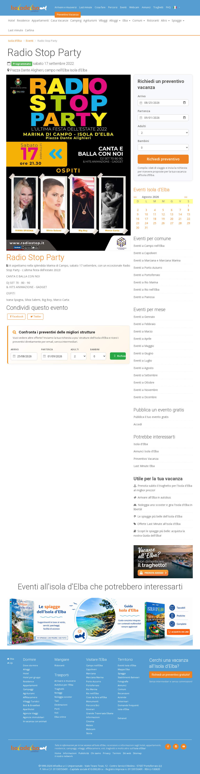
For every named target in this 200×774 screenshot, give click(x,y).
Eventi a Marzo (143, 331)
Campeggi (28, 689)
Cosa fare (100, 7)
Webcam (134, 7)
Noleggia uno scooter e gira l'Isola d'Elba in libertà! (163, 507)
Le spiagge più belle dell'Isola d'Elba (160, 516)
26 (163, 223)
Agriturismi (90, 20)
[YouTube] (184, 747)
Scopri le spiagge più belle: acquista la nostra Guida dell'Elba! (159, 533)
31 (146, 227)
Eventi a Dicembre (145, 397)
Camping (75, 20)
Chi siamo (96, 753)
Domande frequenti (128, 705)
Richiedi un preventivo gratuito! (171, 674)
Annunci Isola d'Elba (146, 451)
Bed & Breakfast (31, 705)
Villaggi (103, 20)
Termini (116, 753)
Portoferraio (92, 685)
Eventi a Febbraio (144, 324)
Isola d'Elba (15, 40)
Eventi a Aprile (142, 338)
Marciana (91, 673)
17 (146, 219)
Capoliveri (91, 669)
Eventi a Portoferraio (147, 275)
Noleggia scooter (63, 696)
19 (163, 219)
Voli (56, 712)
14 (180, 214)
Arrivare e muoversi (66, 7)
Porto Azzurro (93, 681)
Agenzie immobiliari (33, 717)
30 (137, 227)
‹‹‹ (135, 197)
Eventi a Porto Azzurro (148, 267)
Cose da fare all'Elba (96, 697)
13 (171, 214)
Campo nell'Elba (94, 665)
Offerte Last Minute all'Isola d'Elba (158, 524)
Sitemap (137, 753)
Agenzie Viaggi (30, 713)
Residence (23, 20)
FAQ (168, 7)
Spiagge (122, 673)
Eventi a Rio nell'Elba (146, 289)
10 (146, 214)
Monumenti (92, 701)
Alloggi (26, 669)
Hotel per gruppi (31, 677)
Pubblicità (84, 753)
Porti (57, 708)
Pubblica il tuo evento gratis (151, 417)
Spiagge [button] (177, 20)
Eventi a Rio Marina (146, 282)
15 (188, 214)
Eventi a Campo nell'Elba (149, 246)
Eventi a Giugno (143, 353)
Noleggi (58, 692)
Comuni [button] (137, 20)
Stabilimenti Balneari (128, 677)
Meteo (89, 725)
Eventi (123, 7)
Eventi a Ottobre (144, 382)
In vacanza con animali (35, 721)
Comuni (122, 689)
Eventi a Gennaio (144, 317)
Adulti (75, 349)
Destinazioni (60, 704)
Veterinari (123, 701)
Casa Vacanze (59, 20)
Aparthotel (28, 709)
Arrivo (15, 349)
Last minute (85, 7)
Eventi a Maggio (144, 346)
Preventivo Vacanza (68, 14)
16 (137, 219)
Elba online (60, 716)
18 (154, 219)
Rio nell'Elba (92, 693)
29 (188, 223)
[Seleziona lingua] (175, 7)
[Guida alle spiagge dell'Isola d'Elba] (100, 621)
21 (180, 219)
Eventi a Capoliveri (145, 253)
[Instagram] (176, 747)
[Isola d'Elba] (29, 8)
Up (11, 662)
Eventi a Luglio (143, 360)
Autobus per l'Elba (63, 684)
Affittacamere (30, 697)
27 (171, 223)
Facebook (17, 316)
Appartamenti (40, 20)
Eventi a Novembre (146, 390)
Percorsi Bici (92, 705)
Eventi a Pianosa (144, 297)
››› (185, 197)
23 (137, 223)
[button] (127, 78)
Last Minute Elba (144, 466)
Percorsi (112, 7)
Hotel (11, 20)
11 (154, 214)
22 (188, 219)
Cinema (90, 721)
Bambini (94, 349)
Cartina (29, 30)
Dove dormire (30, 665)
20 (171, 219)
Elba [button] (125, 20)
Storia (89, 733)
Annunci (146, 7)
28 (180, 223)
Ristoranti (153, 20)
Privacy (107, 753)
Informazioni (93, 717)
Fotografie (123, 681)
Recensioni (123, 693)
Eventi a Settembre (146, 375)
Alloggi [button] (114, 20)
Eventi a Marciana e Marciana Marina (157, 260)
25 (154, 223)
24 (146, 223)
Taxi (56, 700)
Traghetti (158, 7)
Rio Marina (91, 689)
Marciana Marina (95, 677)
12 (163, 214)
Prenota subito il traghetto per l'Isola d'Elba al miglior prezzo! (163, 488)
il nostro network (64, 756)
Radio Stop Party (35, 257)
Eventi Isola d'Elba (152, 189)
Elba (11, 658)
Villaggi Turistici (31, 701)
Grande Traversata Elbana (99, 713)
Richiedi (121, 356)
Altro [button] (164, 20)
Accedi (138, 424)
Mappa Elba (124, 669)
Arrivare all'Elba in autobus (154, 497)
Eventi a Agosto (144, 368)
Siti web (127, 753)
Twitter (37, 316)
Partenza (47, 349)
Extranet (122, 718)
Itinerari (90, 709)
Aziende (122, 697)
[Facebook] (168, 747)
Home (58, 753)
